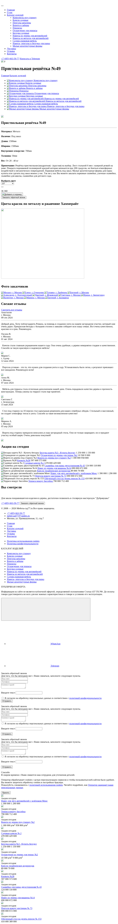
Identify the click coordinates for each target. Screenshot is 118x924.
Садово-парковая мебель (25, 41)
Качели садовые (20, 20)
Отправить (7, 701)
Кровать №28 (23, 460)
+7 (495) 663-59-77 (10, 58)
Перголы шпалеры (22, 23)
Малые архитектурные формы (27, 46)
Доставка (11, 48)
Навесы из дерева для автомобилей (30, 35)
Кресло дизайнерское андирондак (54, 471)
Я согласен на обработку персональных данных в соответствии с (53, 698)
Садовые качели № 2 (34, 463)
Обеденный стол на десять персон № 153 (64, 478)
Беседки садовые (21, 33)
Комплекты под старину (25, 17)
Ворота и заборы (21, 25)
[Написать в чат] (45, 609)
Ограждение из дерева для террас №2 (59, 455)
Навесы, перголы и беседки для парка (31, 43)
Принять (5, 793)
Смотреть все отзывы (11, 310)
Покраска (17, 28)
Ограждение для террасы (25, 30)
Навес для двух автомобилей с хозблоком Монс (74, 473)
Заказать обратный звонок (13, 197)
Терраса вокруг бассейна (40, 481)
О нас (10, 12)
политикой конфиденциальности (85, 698)
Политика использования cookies (23, 541)
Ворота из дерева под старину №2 (54, 458)
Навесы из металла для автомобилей (30, 38)
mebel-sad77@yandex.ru (18, 516)
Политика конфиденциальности (22, 543)
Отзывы (11, 51)
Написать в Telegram (30, 58)
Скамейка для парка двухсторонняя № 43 (64, 465)
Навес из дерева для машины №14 (54, 468)
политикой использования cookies (46, 785)
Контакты (12, 54)
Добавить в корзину (13, 194)
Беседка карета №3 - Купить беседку (57, 452)
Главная (11, 10)
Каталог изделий (15, 15)
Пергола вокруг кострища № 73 (50, 476)
